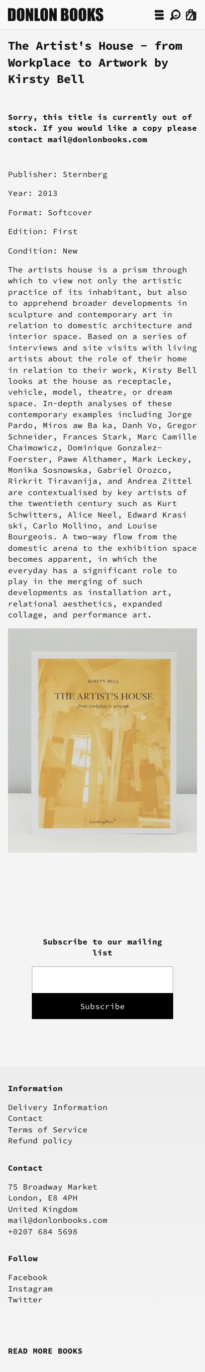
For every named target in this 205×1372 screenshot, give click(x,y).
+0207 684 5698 (43, 1231)
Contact (25, 1118)
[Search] (175, 15)
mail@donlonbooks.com (57, 1220)
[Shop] (159, 15)
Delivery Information (57, 1107)
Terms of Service (48, 1129)
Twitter (25, 1299)
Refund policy (40, 1140)
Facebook (28, 1277)
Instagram (30, 1288)
